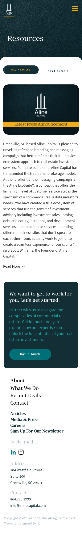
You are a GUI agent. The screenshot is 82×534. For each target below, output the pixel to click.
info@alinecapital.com (28, 505)
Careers (17, 425)
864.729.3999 (20, 499)
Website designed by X (22, 523)
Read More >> (14, 266)
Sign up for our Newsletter (36, 431)
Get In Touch (30, 354)
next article (58, 71)
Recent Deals (25, 395)
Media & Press (24, 419)
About (17, 380)
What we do (24, 388)
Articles (18, 413)
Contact (19, 402)
